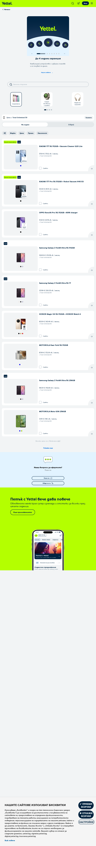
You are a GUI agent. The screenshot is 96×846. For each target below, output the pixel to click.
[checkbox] (40, 168)
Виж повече (10, 840)
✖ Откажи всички (86, 814)
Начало (7, 9)
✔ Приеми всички (86, 805)
